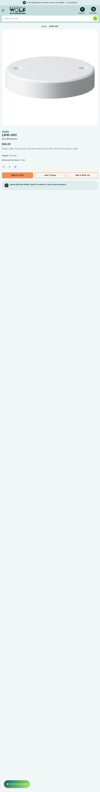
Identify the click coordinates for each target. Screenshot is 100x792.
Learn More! (72, 3)
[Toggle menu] (5, 10)
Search (95, 18)
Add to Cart (17, 175)
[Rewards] (17, 784)
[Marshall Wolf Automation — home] (17, 10)
